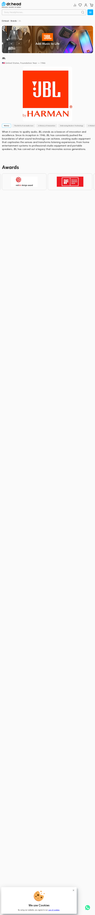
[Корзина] (91, 5)
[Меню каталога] (90, 12)
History (6, 126)
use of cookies (53, 910)
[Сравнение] (75, 5)
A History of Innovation (46, 126)
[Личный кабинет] (85, 5)
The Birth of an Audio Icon (23, 126)
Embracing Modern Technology (71, 126)
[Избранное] (80, 5)
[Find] (83, 12)
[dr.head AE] (11, 5)
